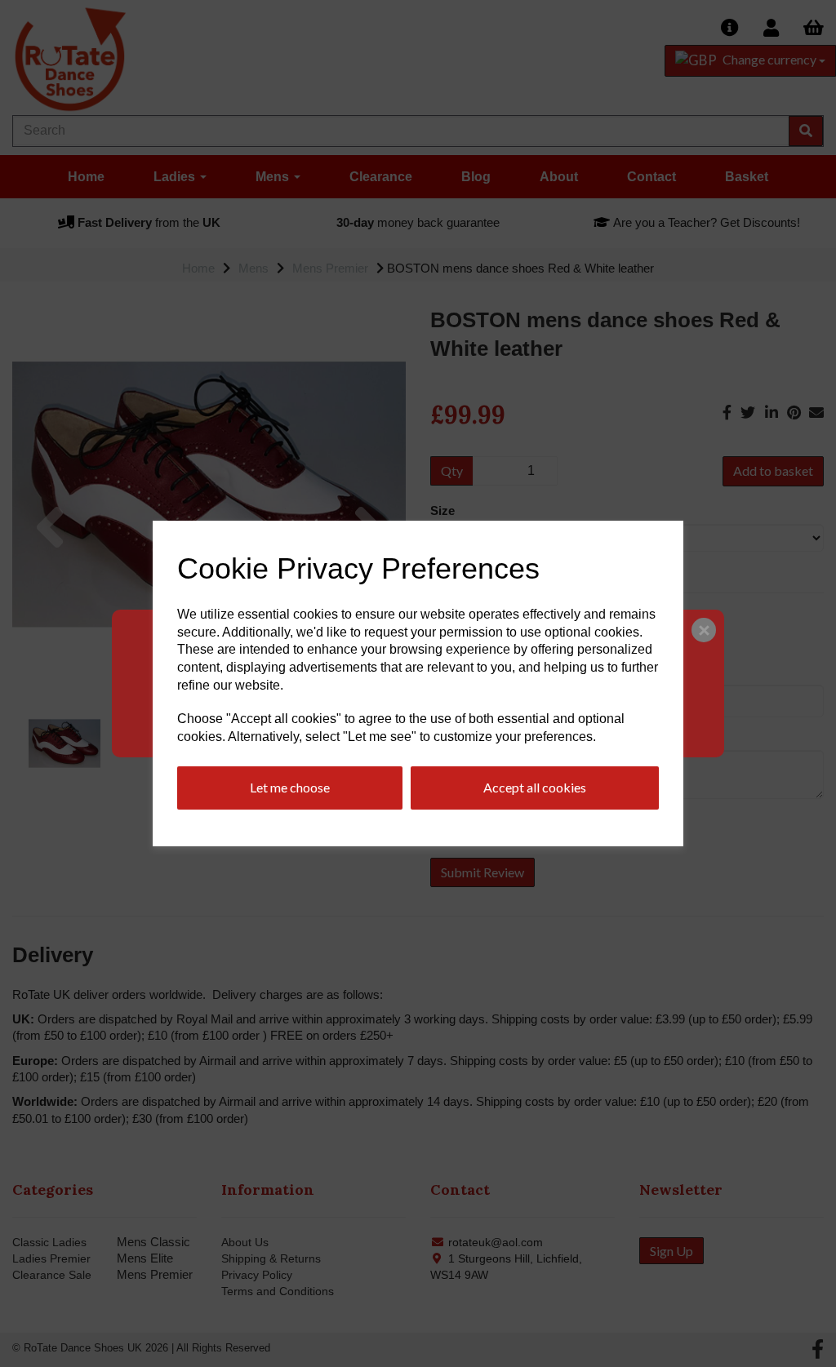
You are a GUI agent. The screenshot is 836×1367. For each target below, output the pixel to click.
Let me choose (290, 787)
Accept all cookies (534, 787)
